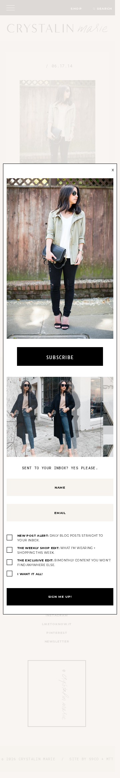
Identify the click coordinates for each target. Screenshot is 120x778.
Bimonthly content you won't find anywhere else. (64, 562)
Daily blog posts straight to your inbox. (60, 538)
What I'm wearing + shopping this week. (56, 550)
